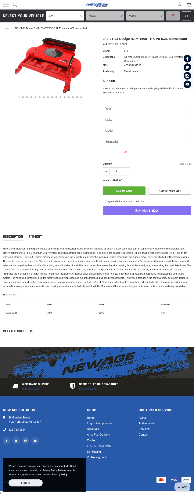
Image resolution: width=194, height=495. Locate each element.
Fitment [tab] (35, 236)
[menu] (6, 5)
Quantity (107, 163)
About (142, 417)
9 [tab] (52, 97)
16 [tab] (81, 97)
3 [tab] (27, 97)
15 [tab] (77, 97)
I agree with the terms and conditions (125, 201)
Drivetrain (93, 428)
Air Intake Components (136, 56)
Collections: (109, 56)
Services (144, 428)
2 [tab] (23, 97)
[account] (180, 4)
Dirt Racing (94, 451)
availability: (109, 71)
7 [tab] (44, 97)
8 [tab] (48, 97)
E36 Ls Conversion (99, 446)
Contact (143, 434)
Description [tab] (13, 236)
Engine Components (99, 423)
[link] (187, 58)
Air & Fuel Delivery (98, 434)
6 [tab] (40, 97)
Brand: (106, 50)
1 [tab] (19, 97)
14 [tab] (73, 97)
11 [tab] (60, 97)
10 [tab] (56, 97)
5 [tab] (35, 97)
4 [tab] (31, 97)
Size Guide (185, 163)
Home (6, 28)
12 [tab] (65, 97)
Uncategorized (131, 61)
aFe (126, 50)
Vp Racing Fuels (97, 457)
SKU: (105, 65)
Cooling (91, 440)
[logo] (97, 4)
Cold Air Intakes (177, 56)
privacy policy (59, 474)
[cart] (189, 4)
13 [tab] (69, 97)
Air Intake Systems (158, 56)
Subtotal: (107, 180)
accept (25, 483)
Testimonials (146, 423)
